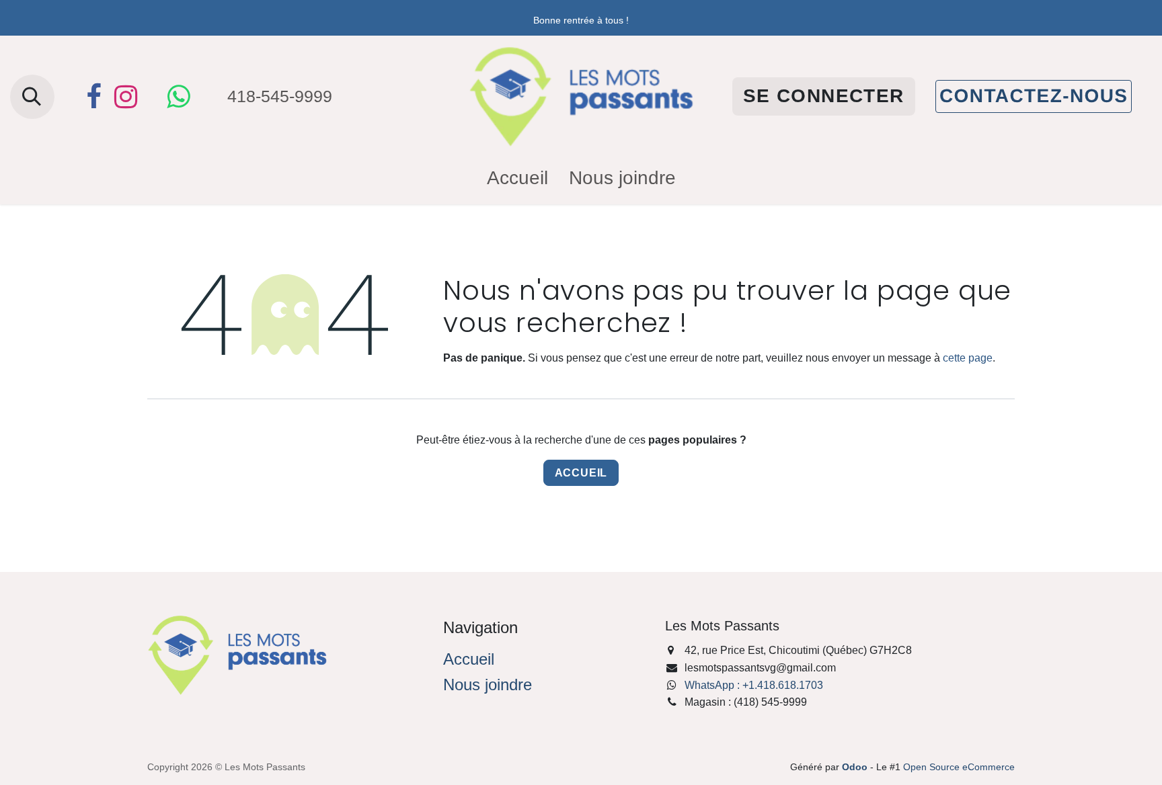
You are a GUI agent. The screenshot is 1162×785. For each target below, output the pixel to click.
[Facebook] (93, 96)
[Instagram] (125, 96)
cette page (968, 358)
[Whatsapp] (178, 96)
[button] (32, 97)
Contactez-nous (1033, 95)
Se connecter (823, 95)
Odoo (856, 766)
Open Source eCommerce (959, 766)
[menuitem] (517, 178)
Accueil (581, 473)
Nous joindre (487, 684)
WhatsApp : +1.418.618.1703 (754, 685)
